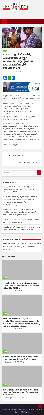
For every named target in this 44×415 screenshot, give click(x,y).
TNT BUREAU (19, 72)
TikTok (5, 244)
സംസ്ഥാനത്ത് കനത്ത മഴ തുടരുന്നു (26, 162)
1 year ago (8, 72)
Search (39, 172)
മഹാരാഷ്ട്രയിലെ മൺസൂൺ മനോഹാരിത (25, 244)
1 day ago (8, 291)
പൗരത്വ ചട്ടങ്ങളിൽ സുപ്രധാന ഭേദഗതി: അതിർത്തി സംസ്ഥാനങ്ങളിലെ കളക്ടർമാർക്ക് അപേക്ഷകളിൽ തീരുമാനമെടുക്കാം (19, 212)
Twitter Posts (7, 247)
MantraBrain (25, 412)
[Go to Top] (40, 406)
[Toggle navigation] (10, 21)
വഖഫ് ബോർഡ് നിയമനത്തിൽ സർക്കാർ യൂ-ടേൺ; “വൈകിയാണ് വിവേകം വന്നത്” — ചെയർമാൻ (22, 392)
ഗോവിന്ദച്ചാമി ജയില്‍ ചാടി (14, 155)
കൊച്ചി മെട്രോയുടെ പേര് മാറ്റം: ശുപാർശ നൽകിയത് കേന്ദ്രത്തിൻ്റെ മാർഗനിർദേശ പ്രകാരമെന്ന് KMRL (18, 189)
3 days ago (8, 362)
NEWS (5, 51)
